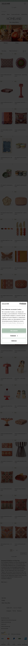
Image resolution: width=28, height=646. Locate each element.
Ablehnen (14, 340)
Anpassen (13, 335)
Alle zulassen (14, 330)
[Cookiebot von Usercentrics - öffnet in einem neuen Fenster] (19, 304)
